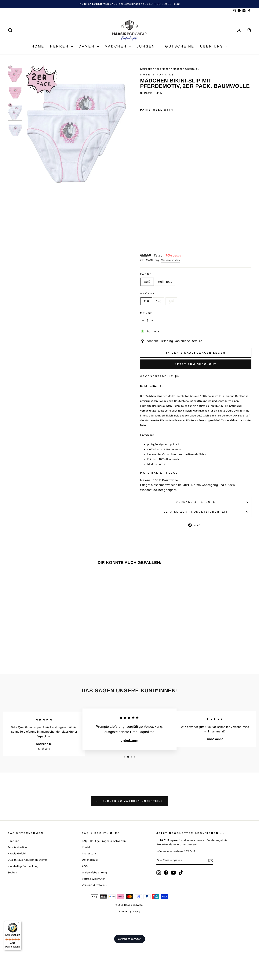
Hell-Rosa (165, 281)
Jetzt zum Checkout (195, 364)
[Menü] (19, 923)
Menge (146, 313)
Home (37, 46)
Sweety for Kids (157, 74)
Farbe (146, 274)
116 (146, 301)
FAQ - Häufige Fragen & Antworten (104, 841)
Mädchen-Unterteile (185, 68)
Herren (60, 46)
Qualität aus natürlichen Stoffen (28, 859)
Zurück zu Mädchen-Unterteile (132, 801)
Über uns (212, 46)
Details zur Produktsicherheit (195, 511)
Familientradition (18, 847)
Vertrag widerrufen (93, 878)
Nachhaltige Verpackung (23, 866)
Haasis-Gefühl (17, 853)
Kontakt (87, 847)
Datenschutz (90, 859)
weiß (147, 281)
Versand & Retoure (195, 501)
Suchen (12, 872)
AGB (85, 866)
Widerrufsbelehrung (94, 872)
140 (158, 301)
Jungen (147, 46)
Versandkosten (170, 260)
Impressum (89, 853)
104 (171, 301)
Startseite (146, 68)
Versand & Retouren (95, 885)
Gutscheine (179, 46)
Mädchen (116, 46)
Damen (87, 46)
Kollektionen (162, 68)
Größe (147, 293)
